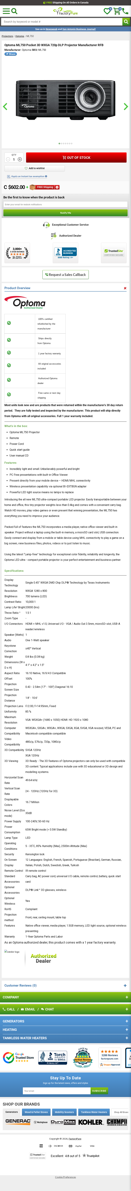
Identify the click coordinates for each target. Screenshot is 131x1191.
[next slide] (125, 106)
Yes (27, 901)
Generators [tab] (11, 1112)
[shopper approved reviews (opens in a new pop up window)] (17, 253)
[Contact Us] (125, 11)
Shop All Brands (122, 1112)
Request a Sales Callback (67, 274)
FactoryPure (75, 1138)
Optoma (19, 36)
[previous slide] (5, 106)
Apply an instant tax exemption (27, 176)
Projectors (7, 36)
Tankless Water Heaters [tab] (94, 1112)
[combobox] (61, 22)
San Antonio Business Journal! (79, 29)
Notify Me (65, 212)
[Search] (14, 11)
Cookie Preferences (65, 1177)
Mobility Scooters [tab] (64, 1112)
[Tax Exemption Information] (46, 176)
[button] (6, 11)
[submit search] (126, 22)
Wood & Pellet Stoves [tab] (36, 1112)
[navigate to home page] (65, 11)
